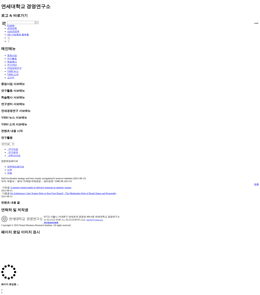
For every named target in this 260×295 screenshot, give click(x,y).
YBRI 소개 (13, 74)
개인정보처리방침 (51, 223)
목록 (256, 184)
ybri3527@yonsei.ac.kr (94, 220)
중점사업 (12, 55)
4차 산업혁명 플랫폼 (18, 34)
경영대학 (12, 28)
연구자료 (12, 149)
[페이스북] (9, 41)
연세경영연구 (14, 68)
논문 (9, 170)
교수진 (10, 77)
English (10, 25)
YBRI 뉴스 (13, 71)
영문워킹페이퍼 (15, 166)
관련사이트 (13, 155)
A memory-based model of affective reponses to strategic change (40, 187)
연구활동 (12, 58)
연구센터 (12, 65)
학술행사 (12, 62)
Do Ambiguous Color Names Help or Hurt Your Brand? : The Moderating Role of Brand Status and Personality (63, 193)
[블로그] (9, 37)
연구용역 (12, 152)
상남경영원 (13, 31)
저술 (9, 173)
